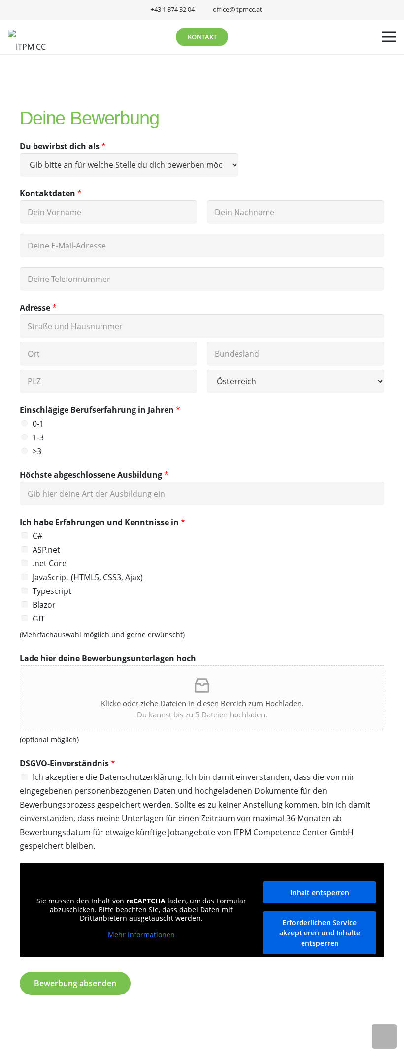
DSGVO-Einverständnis (67, 763)
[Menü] (389, 37)
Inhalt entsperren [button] (319, 892)
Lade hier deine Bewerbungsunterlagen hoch (108, 658)
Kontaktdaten (51, 193)
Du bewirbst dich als (63, 146)
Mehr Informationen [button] (141, 935)
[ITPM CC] (27, 37)
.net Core (50, 563)
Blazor (44, 604)
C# (37, 535)
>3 (37, 451)
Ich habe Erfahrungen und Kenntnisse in (102, 522)
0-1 (38, 423)
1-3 (38, 437)
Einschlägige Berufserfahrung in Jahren (100, 409)
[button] (384, 1036)
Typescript (52, 591)
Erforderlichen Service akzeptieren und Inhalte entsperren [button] (319, 933)
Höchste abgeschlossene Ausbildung (94, 474)
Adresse (38, 307)
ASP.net (46, 549)
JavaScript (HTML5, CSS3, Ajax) (88, 577)
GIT (39, 618)
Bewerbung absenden (75, 983)
